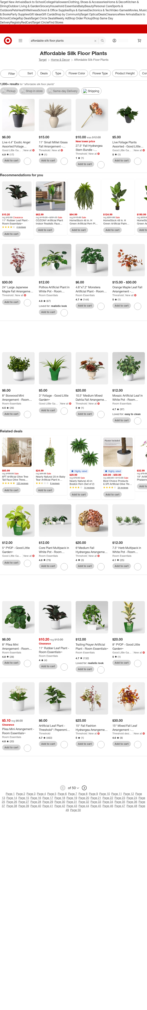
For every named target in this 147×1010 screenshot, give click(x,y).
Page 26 (11, 802)
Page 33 (96, 802)
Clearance (112, 14)
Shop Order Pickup (80, 18)
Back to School (34, 2)
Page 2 (20, 794)
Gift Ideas (35, 14)
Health (22, 10)
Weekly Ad (61, 18)
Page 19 (72, 798)
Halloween (61, 2)
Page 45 (96, 806)
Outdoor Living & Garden (24, 6)
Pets (15, 10)
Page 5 (51, 794)
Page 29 (47, 802)
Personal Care (103, 6)
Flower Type (100, 73)
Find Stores (56, 22)
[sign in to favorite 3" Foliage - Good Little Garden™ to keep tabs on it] (64, 411)
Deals (102, 14)
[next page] (84, 788)
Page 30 (59, 802)
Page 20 (84, 798)
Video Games (120, 10)
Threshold (44, 150)
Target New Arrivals (12, 2)
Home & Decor (116, 2)
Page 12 (128, 794)
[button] (79, 471)
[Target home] (8, 40)
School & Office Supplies (53, 10)
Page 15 (23, 798)
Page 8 (83, 794)
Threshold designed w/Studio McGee (122, 733)
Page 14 (11, 798)
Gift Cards (48, 14)
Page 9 (93, 794)
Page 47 (120, 806)
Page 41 (47, 806)
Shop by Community (67, 14)
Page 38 (11, 806)
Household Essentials (64, 6)
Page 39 (23, 806)
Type (58, 73)
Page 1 (10, 794)
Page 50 (75, 810)
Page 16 (35, 798)
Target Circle (40, 22)
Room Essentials (48, 295)
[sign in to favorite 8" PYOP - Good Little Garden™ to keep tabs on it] (137, 663)
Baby (81, 6)
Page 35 (120, 802)
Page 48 (132, 806)
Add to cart (11, 160)
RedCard (26, 22)
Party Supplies (20, 14)
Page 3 (31, 794)
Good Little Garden (12, 150)
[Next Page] (143, 74)
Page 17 (47, 798)
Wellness (32, 10)
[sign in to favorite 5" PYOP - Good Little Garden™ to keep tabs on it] (27, 563)
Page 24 (132, 798)
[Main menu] (20, 41)
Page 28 (35, 802)
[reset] (95, 41)
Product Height (125, 73)
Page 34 (108, 802)
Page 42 (59, 806)
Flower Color (77, 73)
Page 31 (72, 802)
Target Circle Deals (43, 18)
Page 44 (84, 806)
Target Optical (89, 14)
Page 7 (72, 794)
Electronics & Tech (99, 10)
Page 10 (104, 794)
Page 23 (120, 798)
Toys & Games (78, 10)
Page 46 (108, 806)
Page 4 (41, 794)
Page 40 (35, 806)
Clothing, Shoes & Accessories (87, 2)
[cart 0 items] (139, 41)
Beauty (89, 6)
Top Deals (25, 18)
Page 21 (96, 798)
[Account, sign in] (121, 41)
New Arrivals (127, 14)
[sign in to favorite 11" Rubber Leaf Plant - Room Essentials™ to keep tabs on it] (64, 667)
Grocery (45, 6)
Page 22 (108, 798)
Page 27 (23, 802)
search (102, 41)
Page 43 (72, 806)
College (49, 2)
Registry (15, 22)
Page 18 (59, 798)
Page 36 (132, 802)
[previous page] (63, 788)
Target (43, 59)
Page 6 (62, 794)
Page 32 (84, 802)
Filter (11, 73)
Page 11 (116, 794)
